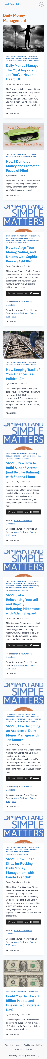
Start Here (9, 1045)
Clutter (9, 714)
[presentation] (23, 38)
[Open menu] (41, 4)
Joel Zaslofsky (13, 84)
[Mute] (30, 293)
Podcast (18, 1050)
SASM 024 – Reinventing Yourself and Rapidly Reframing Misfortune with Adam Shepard (23, 604)
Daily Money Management (16, 56)
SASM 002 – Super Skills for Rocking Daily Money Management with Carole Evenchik (20, 868)
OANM (39, 1045)
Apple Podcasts (21, 313)
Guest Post (12, 176)
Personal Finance (13, 58)
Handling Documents (15, 717)
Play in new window (23, 302)
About (19, 1045)
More (14, 317)
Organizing (26, 456)
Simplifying (34, 60)
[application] (23, 293)
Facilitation (29, 1045)
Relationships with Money (17, 60)
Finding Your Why (13, 583)
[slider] (36, 293)
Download (10, 305)
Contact (28, 1050)
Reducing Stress (30, 58)
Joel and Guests (26, 238)
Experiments (34, 581)
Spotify (33, 313)
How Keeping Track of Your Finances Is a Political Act (23, 374)
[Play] (9, 293)
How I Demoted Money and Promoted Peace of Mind (22, 166)
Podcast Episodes (30, 240)
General (32, 56)
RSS (8, 317)
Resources (33, 991)
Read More (12, 114)
